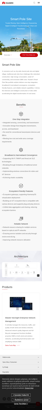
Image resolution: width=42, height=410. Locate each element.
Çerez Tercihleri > (21, 404)
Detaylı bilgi (29, 388)
